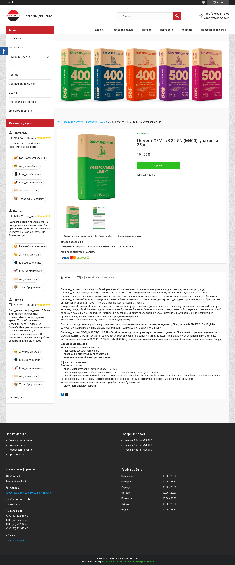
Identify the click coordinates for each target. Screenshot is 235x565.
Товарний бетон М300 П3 (138, 440)
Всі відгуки (16, 397)
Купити (158, 165)
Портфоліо (166, 29)
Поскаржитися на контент (114, 562)
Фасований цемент (96, 122)
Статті (12, 65)
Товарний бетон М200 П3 (138, 445)
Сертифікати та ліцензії (22, 83)
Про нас (146, 29)
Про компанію (16, 454)
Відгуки (13, 92)
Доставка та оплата (20, 110)
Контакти (187, 29)
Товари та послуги (122, 29)
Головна (99, 29)
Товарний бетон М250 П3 (138, 449)
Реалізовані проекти (20, 449)
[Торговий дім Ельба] (13, 16)
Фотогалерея (16, 47)
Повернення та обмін (213, 29)
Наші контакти (17, 445)
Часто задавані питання (22, 101)
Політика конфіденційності (141, 562)
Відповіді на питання (20, 440)
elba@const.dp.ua (15, 540)
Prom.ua (134, 558)
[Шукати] (177, 16)
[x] (66, 394)
